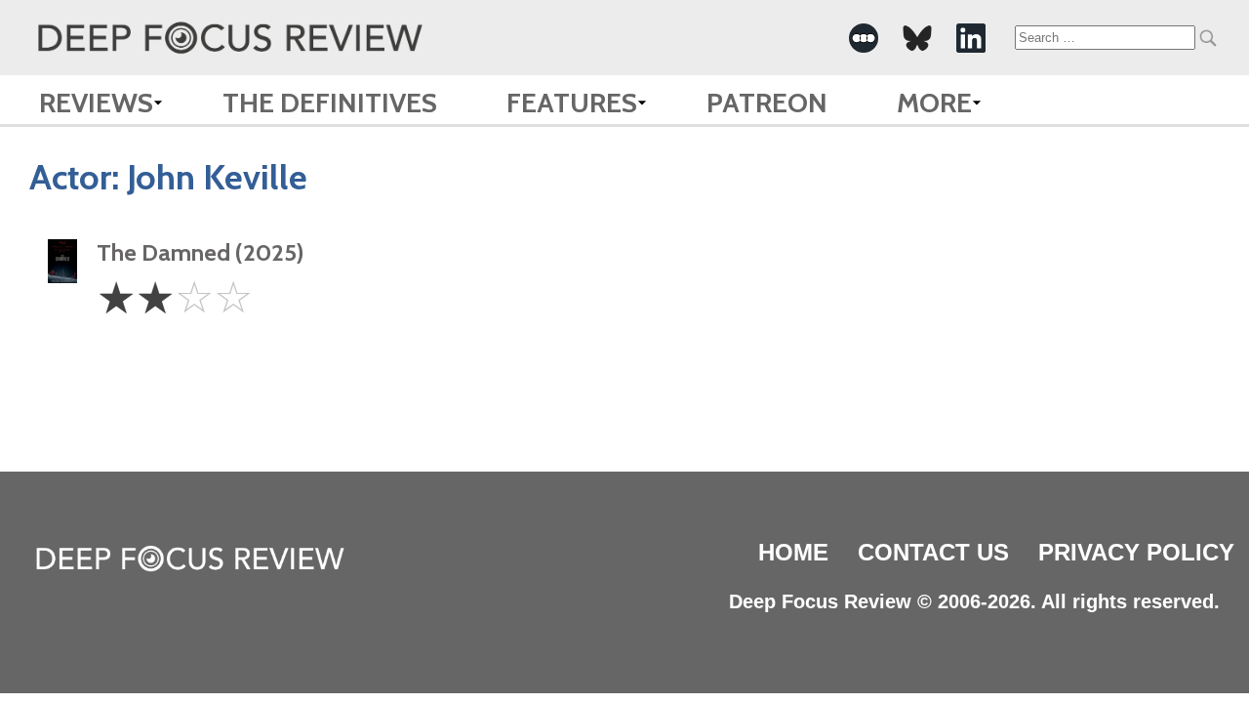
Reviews (96, 102)
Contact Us (933, 552)
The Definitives (329, 102)
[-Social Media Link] (863, 38)
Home (793, 552)
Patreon (766, 102)
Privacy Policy (1136, 552)
